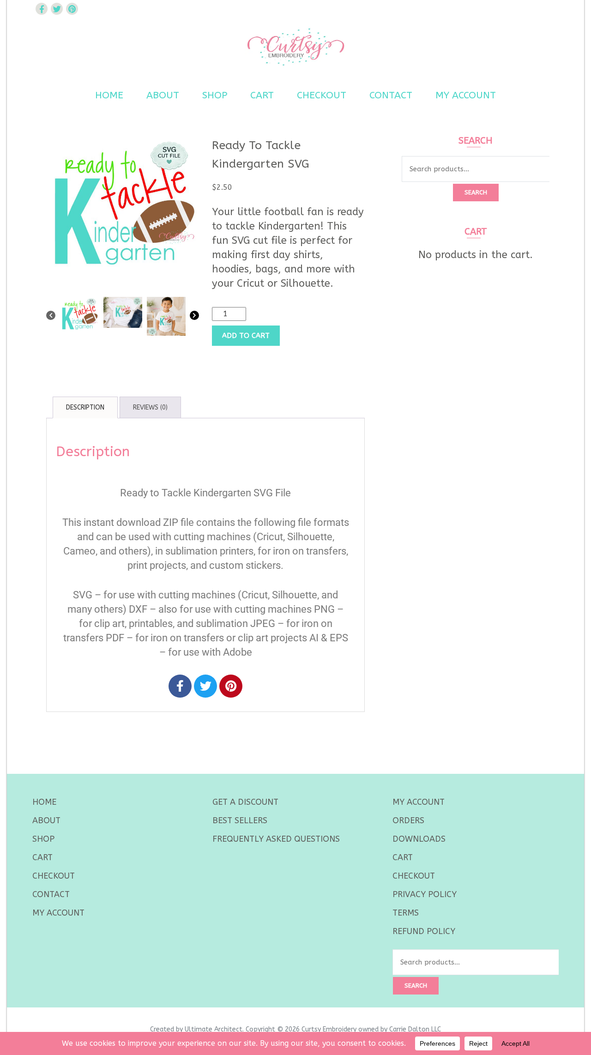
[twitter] (57, 9)
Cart (262, 95)
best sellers (239, 820)
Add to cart (246, 336)
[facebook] (42, 9)
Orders (408, 820)
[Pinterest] (230, 686)
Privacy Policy (424, 894)
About (162, 95)
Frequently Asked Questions (276, 839)
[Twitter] (205, 686)
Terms (405, 913)
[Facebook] (180, 686)
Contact (390, 95)
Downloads (419, 839)
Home (109, 95)
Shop (214, 95)
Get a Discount (245, 802)
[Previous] (50, 317)
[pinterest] (72, 9)
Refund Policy (423, 931)
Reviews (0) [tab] (150, 407)
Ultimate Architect (213, 1029)
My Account (465, 95)
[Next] (194, 317)
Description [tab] (85, 407)
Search (475, 192)
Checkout (321, 95)
